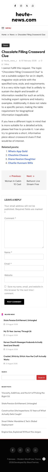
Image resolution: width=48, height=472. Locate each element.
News (5, 45)
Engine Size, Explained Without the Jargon (21, 431)
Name (8, 252)
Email (8, 263)
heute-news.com (24, 17)
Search (4, 372)
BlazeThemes (33, 462)
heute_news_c (10, 60)
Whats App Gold (17, 151)
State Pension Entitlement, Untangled (20, 320)
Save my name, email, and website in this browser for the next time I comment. (23, 290)
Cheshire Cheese (18, 155)
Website (8, 275)
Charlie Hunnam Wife (20, 163)
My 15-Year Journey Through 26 (17, 331)
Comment (10, 218)
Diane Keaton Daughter (21, 159)
